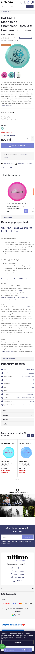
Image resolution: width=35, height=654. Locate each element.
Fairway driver (30, 369)
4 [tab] (20, 479)
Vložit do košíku (19, 146)
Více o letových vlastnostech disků (11, 300)
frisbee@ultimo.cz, (8, 351)
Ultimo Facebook (19, 577)
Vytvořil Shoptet (18, 615)
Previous (28, 435)
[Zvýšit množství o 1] (32, 137)
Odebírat (27, 537)
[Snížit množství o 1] (32, 140)
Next (32, 435)
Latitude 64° (25, 307)
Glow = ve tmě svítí (28, 405)
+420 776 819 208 (19, 571)
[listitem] (17, 197)
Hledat (29, 7)
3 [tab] (18, 479)
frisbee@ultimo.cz (19, 568)
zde (25, 638)
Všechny (31, 373)
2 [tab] (16, 479)
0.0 (33, 387)
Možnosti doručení (9, 135)
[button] (3, 197)
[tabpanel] (9, 458)
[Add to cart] (26, 211)
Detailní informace (6, 106)
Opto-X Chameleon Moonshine (25, 398)
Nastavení (17, 642)
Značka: (6, 168)
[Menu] (32, 2)
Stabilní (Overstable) (28, 376)
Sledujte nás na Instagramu (18, 492)
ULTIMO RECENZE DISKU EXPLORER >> (16, 229)
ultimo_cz (19, 580)
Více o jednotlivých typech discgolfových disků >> (15, 297)
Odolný (32, 401)
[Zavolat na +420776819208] (21, 2)
